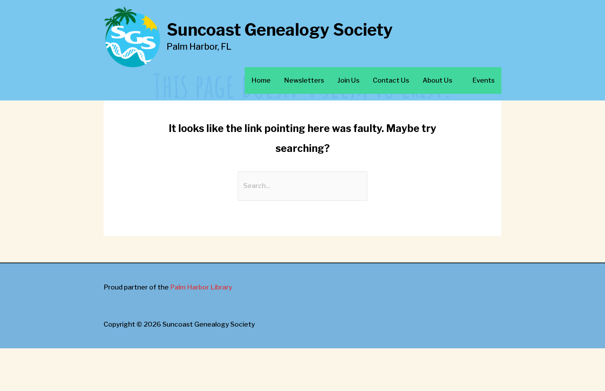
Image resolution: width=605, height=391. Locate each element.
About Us (437, 80)
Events (483, 80)
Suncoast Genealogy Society (280, 30)
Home (261, 80)
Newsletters (304, 80)
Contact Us (391, 80)
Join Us (349, 80)
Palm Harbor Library (201, 287)
